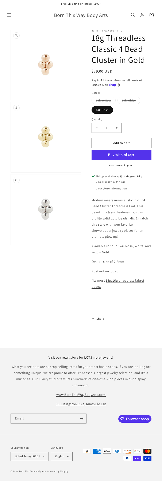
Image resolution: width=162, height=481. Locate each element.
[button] (9, 15)
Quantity (97, 119)
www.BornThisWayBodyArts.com (81, 394)
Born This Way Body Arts (32, 471)
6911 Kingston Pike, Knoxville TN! (81, 404)
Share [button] (100, 319)
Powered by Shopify (57, 471)
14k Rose (102, 110)
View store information (111, 188)
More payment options (122, 165)
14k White (131, 101)
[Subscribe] (81, 418)
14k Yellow (106, 101)
